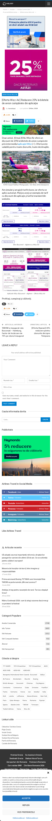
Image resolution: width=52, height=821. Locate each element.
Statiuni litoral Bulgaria (10, 735)
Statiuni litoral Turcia (33, 758)
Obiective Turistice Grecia (11, 727)
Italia (44, 692)
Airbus (42, 675)
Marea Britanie (32, 696)
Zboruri (4, 644)
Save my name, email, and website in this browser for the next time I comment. (25, 397)
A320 (46, 666)
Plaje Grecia (6, 730)
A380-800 (26, 670)
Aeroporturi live (11, 769)
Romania (33, 700)
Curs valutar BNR (15, 766)
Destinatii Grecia (16, 758)
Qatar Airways (14, 700)
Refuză (26, 805)
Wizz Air (10, 304)
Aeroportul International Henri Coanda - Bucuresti (20, 675)
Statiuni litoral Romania (10, 738)
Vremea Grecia (16, 755)
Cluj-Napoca (40, 683)
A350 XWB (6, 670)
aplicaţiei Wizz (25, 143)
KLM (4, 696)
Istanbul (36, 692)
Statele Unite (15, 705)
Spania (5, 705)
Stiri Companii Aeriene (10, 639)
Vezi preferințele (26, 812)
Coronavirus (17, 687)
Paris (4, 700)
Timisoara (34, 705)
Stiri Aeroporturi (8, 649)
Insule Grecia (6, 732)
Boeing (35, 679)
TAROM (25, 705)
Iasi (29, 692)
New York (44, 696)
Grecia (22, 692)
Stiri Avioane (6, 634)
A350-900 (17, 670)
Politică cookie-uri (19, 818)
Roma (25, 700)
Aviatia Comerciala (9, 623)
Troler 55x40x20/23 (39, 769)
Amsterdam (17, 679)
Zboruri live (24, 769)
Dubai (27, 687)
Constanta (6, 687)
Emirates (35, 687)
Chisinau (30, 683)
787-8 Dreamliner (20, 666)
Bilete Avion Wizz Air (10, 94)
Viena (19, 709)
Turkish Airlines (8, 709)
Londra (11, 696)
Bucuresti (20, 683)
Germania (13, 692)
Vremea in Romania (37, 762)
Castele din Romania (9, 743)
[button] (48, 772)
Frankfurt (45, 687)
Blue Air (27, 679)
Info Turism (6, 628)
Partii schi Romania (9, 741)
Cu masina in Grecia (33, 755)
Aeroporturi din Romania (17, 762)
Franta (5, 692)
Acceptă (26, 798)
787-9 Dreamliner (35, 666)
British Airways (8, 683)
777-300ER (6, 666)
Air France (6, 679)
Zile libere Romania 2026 (34, 766)
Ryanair (42, 700)
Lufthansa (20, 696)
